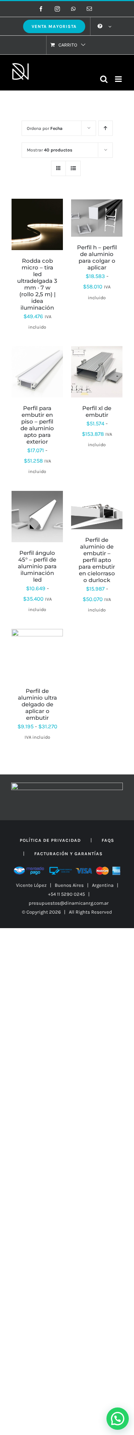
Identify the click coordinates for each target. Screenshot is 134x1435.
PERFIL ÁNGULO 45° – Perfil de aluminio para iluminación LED (37, 566)
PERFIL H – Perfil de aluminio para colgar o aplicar (97, 257)
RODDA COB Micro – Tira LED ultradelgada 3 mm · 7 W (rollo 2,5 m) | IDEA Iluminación (37, 284)
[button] (117, 1418)
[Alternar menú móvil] (119, 79)
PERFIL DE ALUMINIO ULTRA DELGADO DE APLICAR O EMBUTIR (37, 704)
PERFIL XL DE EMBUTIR (96, 411)
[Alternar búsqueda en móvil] (104, 79)
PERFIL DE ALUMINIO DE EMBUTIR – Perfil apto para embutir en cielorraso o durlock (97, 560)
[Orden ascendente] (105, 128)
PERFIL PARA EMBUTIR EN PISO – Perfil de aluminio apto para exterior (37, 425)
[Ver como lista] (73, 168)
